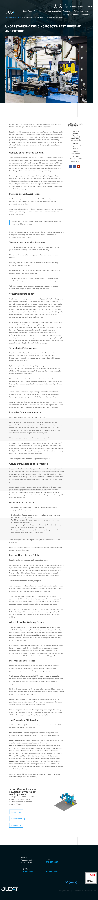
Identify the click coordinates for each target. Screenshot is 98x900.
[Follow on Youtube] (60, 6)
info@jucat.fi (52, 871)
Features (66, 11)
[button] (36, 129)
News (87, 11)
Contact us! (16, 812)
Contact (76, 15)
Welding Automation (53, 11)
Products (37, 11)
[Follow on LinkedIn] (65, 6)
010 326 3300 (52, 862)
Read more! (16, 825)
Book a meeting (18, 818)
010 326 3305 (27, 871)
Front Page (27, 11)
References (78, 11)
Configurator (86, 15)
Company (65, 15)
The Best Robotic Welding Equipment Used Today (75, 135)
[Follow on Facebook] (55, 6)
